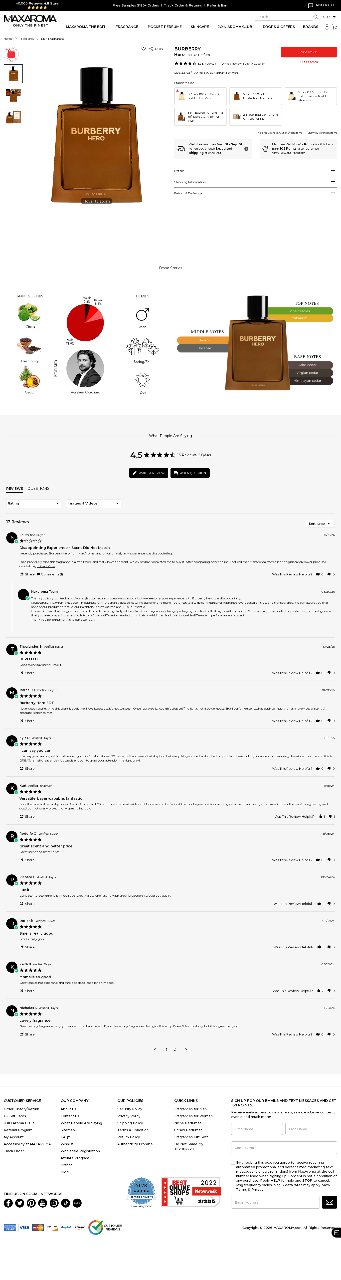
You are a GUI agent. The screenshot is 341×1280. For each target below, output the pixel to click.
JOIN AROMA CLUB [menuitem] (235, 26)
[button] (144, 48)
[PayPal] (66, 1227)
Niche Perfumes (187, 1123)
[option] (200, 96)
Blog (65, 1172)
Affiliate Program (75, 1158)
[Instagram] (54, 1203)
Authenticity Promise (135, 1144)
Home (8, 38)
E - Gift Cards (15, 1116)
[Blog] (77, 1203)
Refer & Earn (217, 5)
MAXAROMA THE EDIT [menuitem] (86, 26)
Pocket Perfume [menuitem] (165, 26)
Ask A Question (255, 63)
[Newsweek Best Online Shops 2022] (191, 1193)
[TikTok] (65, 1203)
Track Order (14, 1151)
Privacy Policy (128, 1116)
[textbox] (332, 525)
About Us (68, 1109)
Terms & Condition (133, 1130)
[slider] (170, 239)
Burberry (187, 49)
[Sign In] (327, 26)
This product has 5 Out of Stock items (279, 132)
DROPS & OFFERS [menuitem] (279, 26)
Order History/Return (21, 1109)
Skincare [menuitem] (200, 26)
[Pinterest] (31, 1203)
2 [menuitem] (175, 1049)
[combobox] (33, 503)
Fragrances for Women (193, 1116)
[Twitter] (19, 1203)
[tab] (255, 170)
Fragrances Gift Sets (191, 1137)
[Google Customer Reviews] (105, 1227)
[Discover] (52, 1227)
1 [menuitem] (166, 1049)
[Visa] (24, 1227)
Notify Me (309, 52)
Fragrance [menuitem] (127, 26)
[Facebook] (8, 1203)
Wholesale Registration (80, 1151)
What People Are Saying (81, 1123)
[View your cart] (334, 26)
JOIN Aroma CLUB (19, 1123)
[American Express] (10, 1227)
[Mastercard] (38, 1227)
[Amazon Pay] (80, 1227)
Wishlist (67, 1144)
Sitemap (68, 1130)
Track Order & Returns (183, 5)
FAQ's (66, 1137)
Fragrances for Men (190, 1109)
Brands (66, 1165)
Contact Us (70, 1116)
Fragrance (26, 38)
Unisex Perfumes (188, 1130)
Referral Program (18, 1130)
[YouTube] (42, 1203)
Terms (241, 1189)
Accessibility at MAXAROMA (27, 1144)
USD (326, 17)
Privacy (257, 1189)
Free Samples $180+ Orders (136, 5)
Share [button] (158, 48)
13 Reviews (207, 64)
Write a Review (232, 63)
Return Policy (128, 1137)
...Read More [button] (46, 566)
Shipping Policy (130, 1123)
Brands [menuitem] (310, 26)
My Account (14, 1137)
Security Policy (129, 1109)
